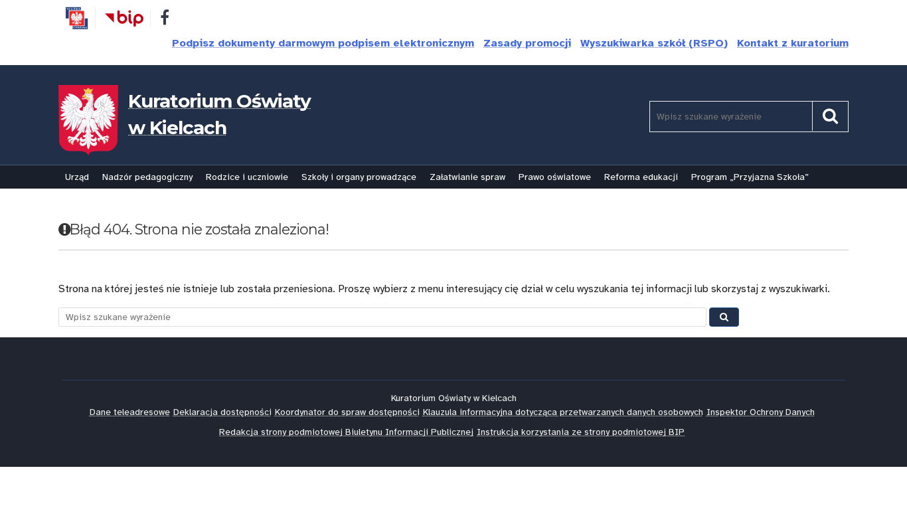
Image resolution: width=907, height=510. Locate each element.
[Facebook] (164, 20)
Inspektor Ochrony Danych (760, 412)
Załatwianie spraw (467, 177)
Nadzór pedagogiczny (147, 177)
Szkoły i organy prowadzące (358, 177)
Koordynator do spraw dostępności (347, 412)
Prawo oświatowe (555, 177)
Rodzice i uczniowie (247, 177)
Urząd (77, 177)
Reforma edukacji (641, 177)
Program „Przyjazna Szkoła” (750, 177)
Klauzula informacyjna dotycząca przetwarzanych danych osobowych (563, 412)
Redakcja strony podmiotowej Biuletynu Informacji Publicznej (346, 432)
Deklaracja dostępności (222, 412)
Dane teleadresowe (130, 412)
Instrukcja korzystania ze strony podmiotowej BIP (581, 432)
